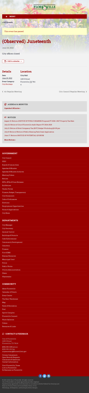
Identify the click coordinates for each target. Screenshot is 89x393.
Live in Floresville (9, 368)
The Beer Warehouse (10, 299)
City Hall (24, 75)
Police (4, 263)
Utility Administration (11, 270)
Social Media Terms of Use (28, 386)
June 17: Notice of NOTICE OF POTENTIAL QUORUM (24, 135)
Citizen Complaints (9, 355)
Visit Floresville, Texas (11, 365)
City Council (7, 158)
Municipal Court (8, 259)
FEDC (4, 161)
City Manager (7, 225)
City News (6, 213)
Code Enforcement (9, 239)
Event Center (7, 295)
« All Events (7, 22)
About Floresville (8, 289)
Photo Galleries (8, 320)
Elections (5, 203)
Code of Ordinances (9, 199)
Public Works (7, 266)
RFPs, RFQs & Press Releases (13, 182)
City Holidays (7, 84)
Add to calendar (13, 61)
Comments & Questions (11, 360)
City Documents (8, 196)
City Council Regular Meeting (72, 91)
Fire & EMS (6, 253)
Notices (5, 179)
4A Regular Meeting (13, 91)
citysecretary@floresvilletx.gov (14, 351)
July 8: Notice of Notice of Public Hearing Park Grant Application (29, 132)
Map (4, 302)
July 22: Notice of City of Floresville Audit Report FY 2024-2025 (28, 125)
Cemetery (6, 246)
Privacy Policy (12, 386)
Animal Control (8, 232)
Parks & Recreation (9, 306)
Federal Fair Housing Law (51, 384)
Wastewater (6, 277)
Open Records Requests (11, 357)
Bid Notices (6, 185)
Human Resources (9, 256)
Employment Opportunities (13, 206)
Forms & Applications (10, 210)
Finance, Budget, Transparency (14, 192)
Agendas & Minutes (9, 168)
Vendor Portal (7, 189)
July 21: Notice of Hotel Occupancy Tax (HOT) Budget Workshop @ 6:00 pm (32, 128)
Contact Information (10, 362)
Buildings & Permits (10, 235)
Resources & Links (9, 326)
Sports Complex (8, 313)
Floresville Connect (9, 316)
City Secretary (7, 228)
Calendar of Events (9, 292)
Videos (4, 323)
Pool (4, 309)
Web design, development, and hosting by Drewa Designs (19, 388)
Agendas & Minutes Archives (13, 172)
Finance (5, 249)
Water (4, 273)
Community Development (12, 242)
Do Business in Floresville (12, 370)
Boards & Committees (10, 165)
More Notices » (10, 140)
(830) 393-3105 (7, 347)
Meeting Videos (8, 175)
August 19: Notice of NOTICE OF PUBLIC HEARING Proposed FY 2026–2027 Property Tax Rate (39, 121)
